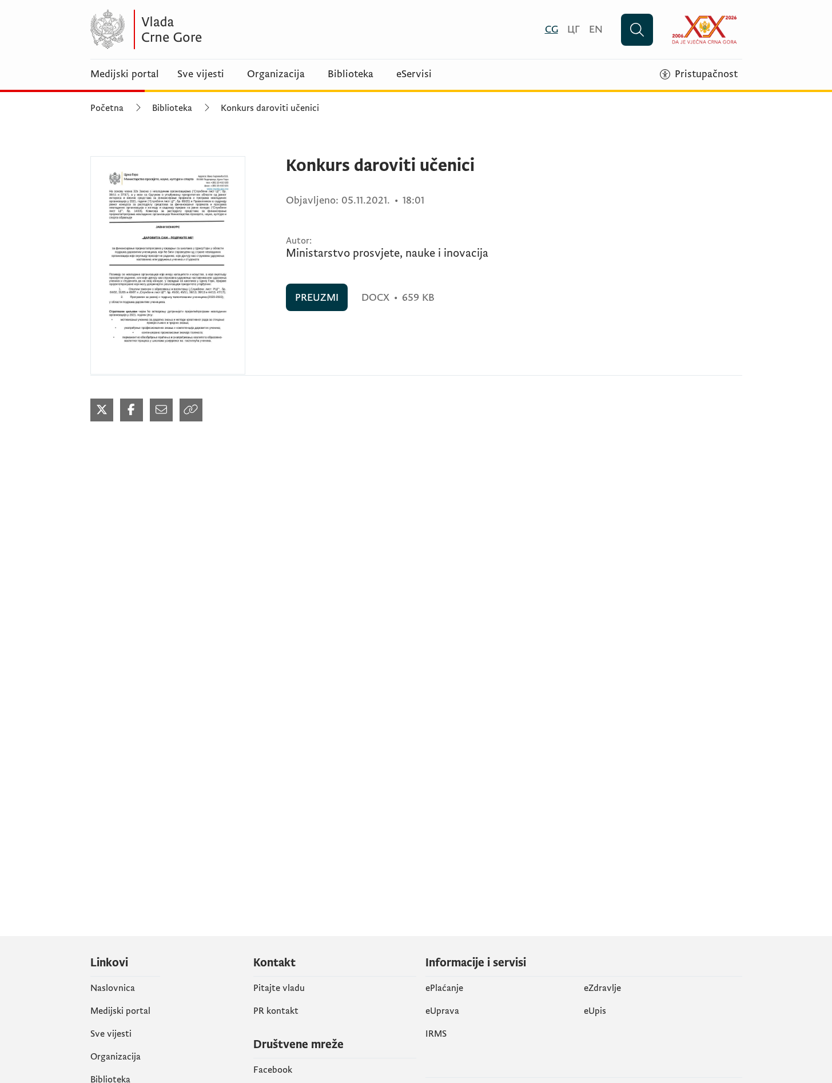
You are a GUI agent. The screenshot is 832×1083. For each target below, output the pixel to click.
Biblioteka (350, 74)
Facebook (272, 1070)
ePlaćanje (444, 988)
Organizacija (276, 74)
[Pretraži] (637, 30)
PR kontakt (275, 1011)
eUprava (442, 1011)
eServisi (414, 74)
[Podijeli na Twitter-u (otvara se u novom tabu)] (101, 410)
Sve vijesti (200, 74)
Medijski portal (124, 74)
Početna (107, 108)
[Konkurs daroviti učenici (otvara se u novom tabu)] (167, 265)
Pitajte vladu (279, 988)
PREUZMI (317, 298)
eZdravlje (602, 988)
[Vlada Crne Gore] (201, 29)
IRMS (436, 1034)
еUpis (595, 1011)
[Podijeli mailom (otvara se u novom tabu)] (161, 410)
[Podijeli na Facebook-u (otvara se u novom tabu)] (131, 410)
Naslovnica (112, 988)
